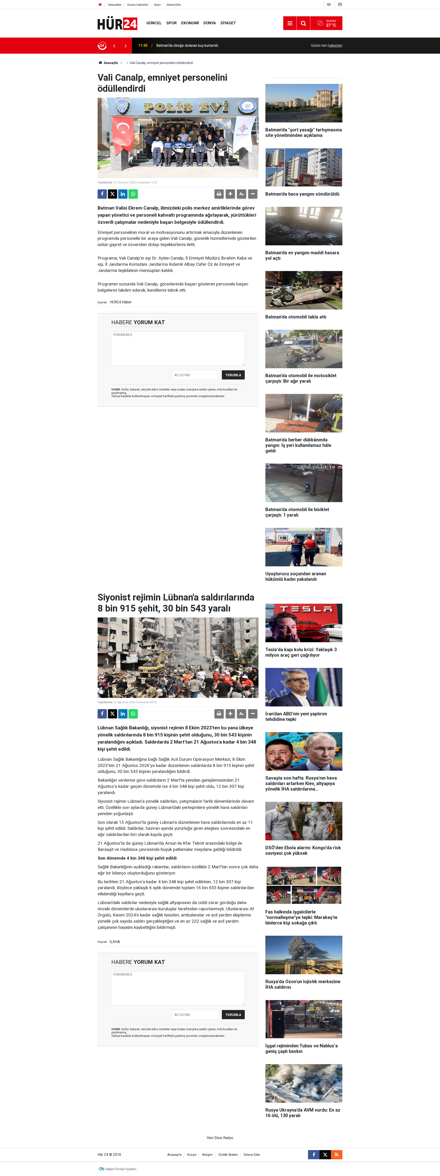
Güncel (154, 23)
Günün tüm (326, 45)
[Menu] (290, 23)
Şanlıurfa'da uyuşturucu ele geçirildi (184, 45)
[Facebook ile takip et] (313, 1154)
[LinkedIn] (122, 194)
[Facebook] (102, 194)
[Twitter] (112, 194)
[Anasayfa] (100, 4)
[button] (230, 194)
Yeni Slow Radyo (220, 1138)
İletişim (207, 1155)
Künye (191, 1155)
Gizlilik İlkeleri (228, 1155)
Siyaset (228, 23)
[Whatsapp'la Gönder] (133, 194)
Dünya (210, 23)
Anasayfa (110, 63)
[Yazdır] (219, 194)
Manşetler (114, 4)
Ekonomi (190, 23)
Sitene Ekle (173, 4)
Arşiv (157, 4)
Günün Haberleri (137, 4)
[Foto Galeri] (339, 4)
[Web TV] (328, 4)
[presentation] (114, 45)
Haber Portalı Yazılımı (120, 1169)
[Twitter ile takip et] (325, 1154)
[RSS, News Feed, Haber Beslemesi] (336, 1154)
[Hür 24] (117, 23)
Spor (171, 23)
